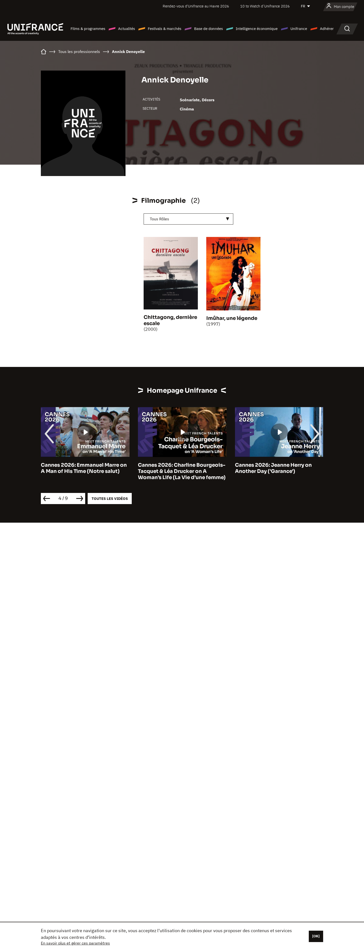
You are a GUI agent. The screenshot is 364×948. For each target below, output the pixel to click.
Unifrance (298, 28)
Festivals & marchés (164, 28)
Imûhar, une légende (231, 318)
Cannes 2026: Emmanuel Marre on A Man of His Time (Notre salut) (84, 468)
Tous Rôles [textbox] (159, 218)
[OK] (316, 936)
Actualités (126, 28)
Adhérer (327, 28)
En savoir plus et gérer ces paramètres (75, 943)
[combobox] (188, 219)
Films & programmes (88, 28)
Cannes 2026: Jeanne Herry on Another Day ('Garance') (273, 468)
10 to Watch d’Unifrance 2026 (265, 6)
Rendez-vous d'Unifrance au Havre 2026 (196, 6)
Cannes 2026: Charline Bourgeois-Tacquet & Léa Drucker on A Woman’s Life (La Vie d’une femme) (182, 471)
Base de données (208, 28)
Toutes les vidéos (110, 498)
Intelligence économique (257, 28)
